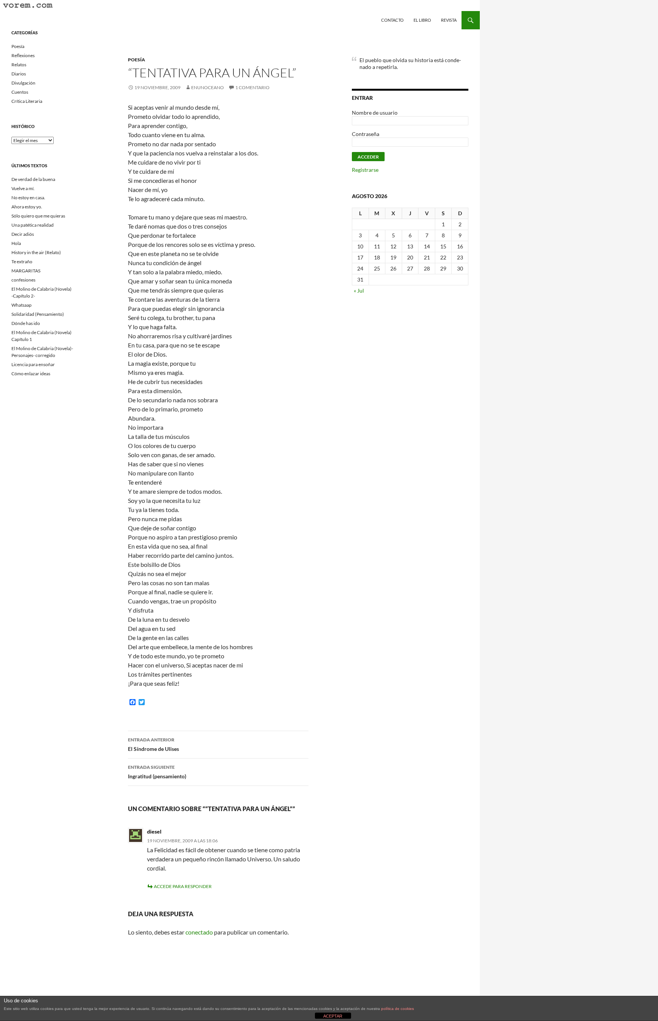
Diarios (18, 74)
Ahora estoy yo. (26, 207)
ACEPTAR (332, 1016)
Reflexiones (23, 55)
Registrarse (365, 169)
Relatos (18, 64)
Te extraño (21, 261)
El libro (422, 20)
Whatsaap (21, 305)
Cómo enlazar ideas (30, 373)
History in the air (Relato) (36, 252)
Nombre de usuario (375, 112)
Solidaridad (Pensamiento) (37, 314)
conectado (199, 932)
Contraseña (365, 134)
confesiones (23, 280)
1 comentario (252, 87)
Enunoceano (207, 87)
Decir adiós (22, 234)
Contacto (392, 20)
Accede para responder (183, 886)
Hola (16, 243)
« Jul (359, 290)
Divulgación (23, 83)
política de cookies (397, 1009)
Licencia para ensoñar (33, 364)
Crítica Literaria (26, 101)
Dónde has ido (25, 323)
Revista (449, 20)
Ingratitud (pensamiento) (157, 771)
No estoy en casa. (28, 197)
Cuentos (19, 92)
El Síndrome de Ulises (153, 744)
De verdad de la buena (33, 179)
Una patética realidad (32, 225)
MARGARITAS (25, 271)
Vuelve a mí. (23, 188)
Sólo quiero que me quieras (38, 216)
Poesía (136, 59)
